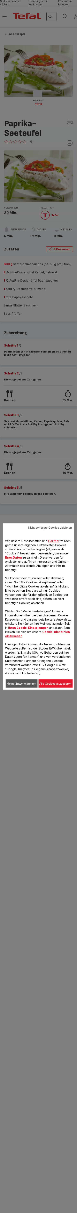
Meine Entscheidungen (21, 683)
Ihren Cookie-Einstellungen (28, 627)
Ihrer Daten (13, 557)
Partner (54, 541)
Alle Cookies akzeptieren (55, 683)
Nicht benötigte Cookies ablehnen (50, 527)
